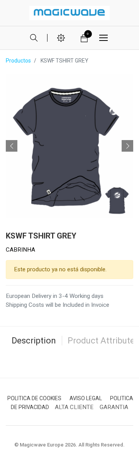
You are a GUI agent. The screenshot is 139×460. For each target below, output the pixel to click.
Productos (18, 61)
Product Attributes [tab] (103, 340)
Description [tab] (34, 340)
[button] (11, 146)
